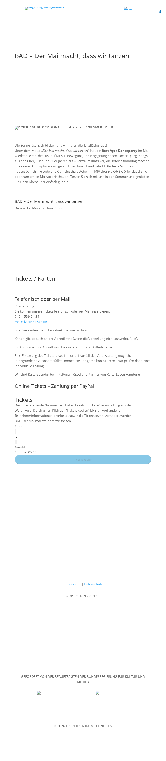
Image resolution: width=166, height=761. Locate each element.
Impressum (72, 584)
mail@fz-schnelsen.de (31, 321)
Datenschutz (93, 584)
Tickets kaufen (83, 460)
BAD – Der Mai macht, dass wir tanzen (49, 201)
